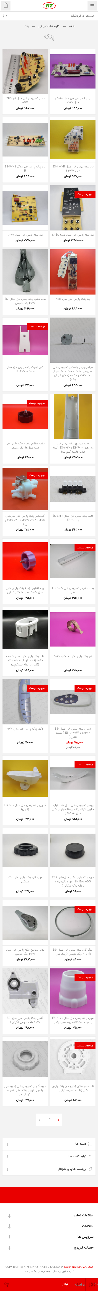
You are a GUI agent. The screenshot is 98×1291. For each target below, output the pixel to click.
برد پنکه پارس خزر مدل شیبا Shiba (73, 235)
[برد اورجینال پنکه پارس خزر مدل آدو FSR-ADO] (25, 71)
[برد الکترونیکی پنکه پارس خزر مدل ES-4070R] (72, 139)
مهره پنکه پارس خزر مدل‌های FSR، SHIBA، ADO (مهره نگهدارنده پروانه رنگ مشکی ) (73, 882)
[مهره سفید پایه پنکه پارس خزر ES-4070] (72, 991)
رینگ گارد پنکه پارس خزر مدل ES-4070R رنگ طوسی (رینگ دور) (73, 952)
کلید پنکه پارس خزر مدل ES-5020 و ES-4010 (72, 518)
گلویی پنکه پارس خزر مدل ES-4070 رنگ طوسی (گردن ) (25, 1020)
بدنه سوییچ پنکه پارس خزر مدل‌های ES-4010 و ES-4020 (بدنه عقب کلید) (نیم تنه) (73, 448)
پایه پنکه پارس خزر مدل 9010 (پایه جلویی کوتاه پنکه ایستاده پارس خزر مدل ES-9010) (73, 809)
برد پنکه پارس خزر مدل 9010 (73, 299)
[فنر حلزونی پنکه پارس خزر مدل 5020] (72, 629)
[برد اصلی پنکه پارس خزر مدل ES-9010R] (72, 272)
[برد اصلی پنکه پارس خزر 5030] (25, 207)
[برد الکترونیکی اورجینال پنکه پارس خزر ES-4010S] (25, 139)
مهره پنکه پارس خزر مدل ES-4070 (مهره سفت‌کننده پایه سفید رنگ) (73, 1020)
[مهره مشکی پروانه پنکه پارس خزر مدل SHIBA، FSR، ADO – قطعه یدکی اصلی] (72, 850)
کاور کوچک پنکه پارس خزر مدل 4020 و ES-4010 (25, 369)
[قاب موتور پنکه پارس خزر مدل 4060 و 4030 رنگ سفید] (72, 1059)
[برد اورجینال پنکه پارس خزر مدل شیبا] (72, 207)
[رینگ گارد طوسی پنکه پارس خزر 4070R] (72, 922)
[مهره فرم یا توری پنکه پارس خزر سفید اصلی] (25, 1059)
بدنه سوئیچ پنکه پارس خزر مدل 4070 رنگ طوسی (25, 952)
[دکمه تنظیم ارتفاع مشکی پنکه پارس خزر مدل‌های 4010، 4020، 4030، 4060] (25, 416)
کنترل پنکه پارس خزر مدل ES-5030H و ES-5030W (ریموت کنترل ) (73, 733)
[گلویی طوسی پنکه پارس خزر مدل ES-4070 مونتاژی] (25, 991)
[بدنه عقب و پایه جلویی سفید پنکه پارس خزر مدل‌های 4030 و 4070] (72, 561)
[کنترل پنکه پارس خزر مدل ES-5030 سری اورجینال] (72, 701)
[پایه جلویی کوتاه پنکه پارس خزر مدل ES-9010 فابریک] (72, 778)
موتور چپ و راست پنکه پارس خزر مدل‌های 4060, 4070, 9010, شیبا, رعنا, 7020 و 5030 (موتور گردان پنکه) (73, 373)
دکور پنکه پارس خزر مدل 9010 (25, 729)
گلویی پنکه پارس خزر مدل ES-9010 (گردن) (25, 807)
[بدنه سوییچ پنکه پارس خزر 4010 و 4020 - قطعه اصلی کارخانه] (72, 416)
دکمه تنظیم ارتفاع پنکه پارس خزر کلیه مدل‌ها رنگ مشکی (25, 446)
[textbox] (53, 16)
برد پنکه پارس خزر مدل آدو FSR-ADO (25, 100)
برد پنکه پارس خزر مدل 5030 (25, 235)
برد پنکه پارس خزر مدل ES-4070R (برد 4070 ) (73, 169)
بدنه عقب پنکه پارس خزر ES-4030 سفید (73, 590)
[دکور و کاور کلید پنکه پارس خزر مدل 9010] (25, 701)
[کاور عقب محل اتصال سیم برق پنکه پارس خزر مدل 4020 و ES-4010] (25, 340)
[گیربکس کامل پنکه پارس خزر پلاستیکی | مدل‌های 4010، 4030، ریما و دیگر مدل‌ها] (25, 488)
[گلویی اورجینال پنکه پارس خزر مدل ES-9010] (25, 778)
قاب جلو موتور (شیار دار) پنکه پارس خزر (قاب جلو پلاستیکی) (73, 1088)
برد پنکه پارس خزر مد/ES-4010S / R (25, 169)
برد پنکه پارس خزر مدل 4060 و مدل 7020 (72, 100)
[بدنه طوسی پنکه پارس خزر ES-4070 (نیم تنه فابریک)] (25, 272)
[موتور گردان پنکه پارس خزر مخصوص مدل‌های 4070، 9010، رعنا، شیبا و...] (72, 340)
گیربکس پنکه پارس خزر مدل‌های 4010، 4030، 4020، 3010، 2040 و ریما (25, 520)
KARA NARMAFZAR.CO (78, 1267)
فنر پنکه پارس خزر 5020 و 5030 (73, 657)
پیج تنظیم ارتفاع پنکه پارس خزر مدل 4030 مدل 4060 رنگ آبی (25, 590)
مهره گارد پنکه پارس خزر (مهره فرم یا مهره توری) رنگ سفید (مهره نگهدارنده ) (25, 1090)
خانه (71, 26)
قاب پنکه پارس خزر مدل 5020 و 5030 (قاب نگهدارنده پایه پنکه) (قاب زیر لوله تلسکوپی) (25, 661)
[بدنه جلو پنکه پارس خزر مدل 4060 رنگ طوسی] (25, 922)
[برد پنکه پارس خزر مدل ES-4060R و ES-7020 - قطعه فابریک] (72, 71)
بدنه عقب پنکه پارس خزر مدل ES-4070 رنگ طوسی (25, 301)
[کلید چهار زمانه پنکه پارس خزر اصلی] (72, 488)
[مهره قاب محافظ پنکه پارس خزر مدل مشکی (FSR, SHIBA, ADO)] (25, 850)
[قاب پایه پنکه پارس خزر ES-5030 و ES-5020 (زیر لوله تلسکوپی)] (25, 629)
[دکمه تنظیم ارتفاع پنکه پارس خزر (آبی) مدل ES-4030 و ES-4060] (25, 561)
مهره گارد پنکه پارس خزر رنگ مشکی (25, 880)
